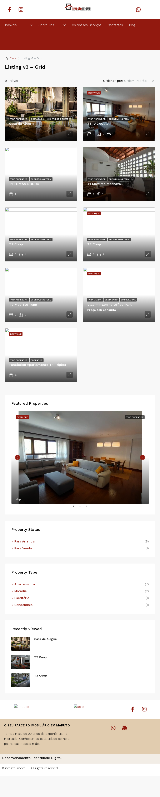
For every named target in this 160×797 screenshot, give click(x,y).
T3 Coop (94, 244)
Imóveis (11, 25)
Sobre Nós (46, 25)
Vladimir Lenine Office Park (109, 305)
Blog (132, 25)
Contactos (115, 25)
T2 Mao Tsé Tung (23, 305)
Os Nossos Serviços (86, 25)
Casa (13, 58)
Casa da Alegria (21, 123)
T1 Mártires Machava (104, 184)
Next (142, 457)
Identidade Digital (47, 758)
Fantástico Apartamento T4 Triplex (37, 365)
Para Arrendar (19, 119)
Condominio (23, 605)
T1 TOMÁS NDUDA (24, 184)
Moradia (20, 591)
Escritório (21, 598)
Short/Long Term (57, 119)
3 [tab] (88, 508)
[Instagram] (21, 9)
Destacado (38, 119)
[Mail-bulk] (125, 728)
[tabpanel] (80, 457)
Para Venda (95, 300)
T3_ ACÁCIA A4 (99, 123)
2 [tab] (82, 508)
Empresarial (128, 300)
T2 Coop (16, 244)
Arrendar (36, 360)
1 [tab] (76, 508)
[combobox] (139, 80)
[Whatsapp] (138, 9)
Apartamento (24, 584)
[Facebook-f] (9, 9)
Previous (17, 457)
